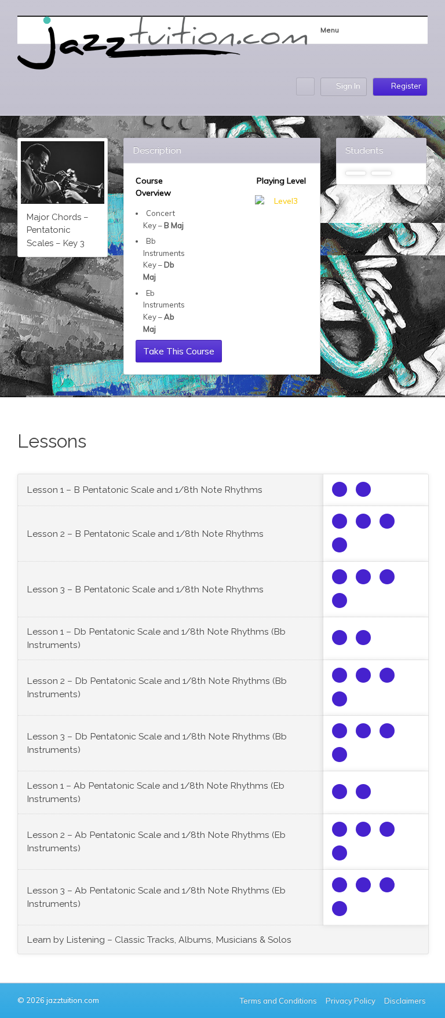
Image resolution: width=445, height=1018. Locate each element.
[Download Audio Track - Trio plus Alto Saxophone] (363, 489)
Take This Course (178, 351)
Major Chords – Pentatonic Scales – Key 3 (58, 230)
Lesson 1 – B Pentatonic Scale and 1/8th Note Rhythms (144, 489)
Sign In (348, 85)
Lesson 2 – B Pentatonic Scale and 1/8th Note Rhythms (145, 533)
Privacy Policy (350, 1000)
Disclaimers (406, 1000)
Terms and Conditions (278, 1000)
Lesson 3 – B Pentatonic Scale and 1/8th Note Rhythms (145, 589)
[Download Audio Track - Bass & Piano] (387, 521)
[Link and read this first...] (339, 489)
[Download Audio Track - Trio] (339, 521)
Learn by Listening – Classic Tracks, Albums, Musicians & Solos (159, 939)
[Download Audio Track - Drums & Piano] (339, 544)
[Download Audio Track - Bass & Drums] (363, 521)
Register (406, 85)
